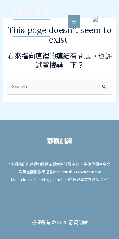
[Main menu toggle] (74, 21)
